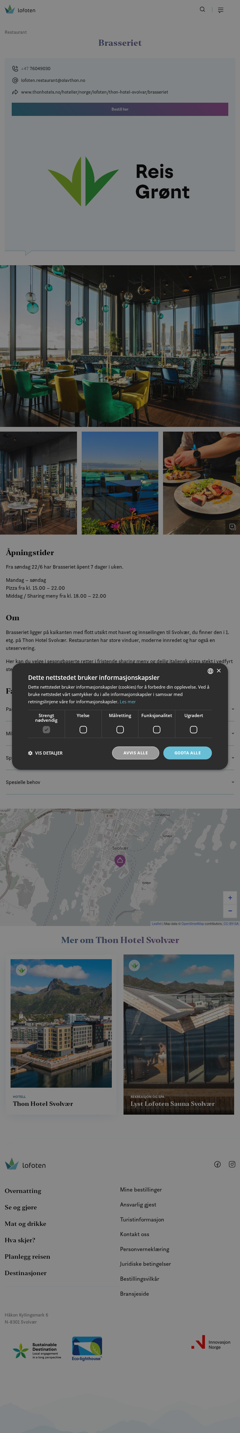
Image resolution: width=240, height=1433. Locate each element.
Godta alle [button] (187, 753)
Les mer (128, 701)
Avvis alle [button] (136, 753)
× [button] (218, 671)
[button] (45, 753)
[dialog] (120, 716)
